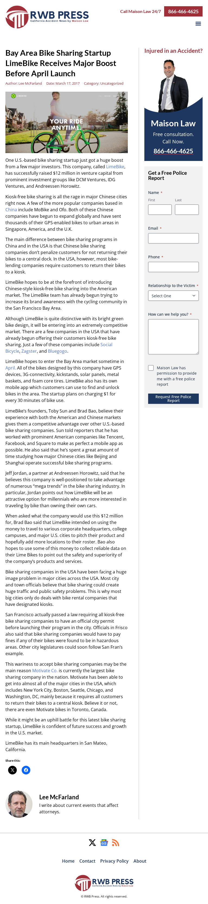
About (140, 861)
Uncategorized (111, 83)
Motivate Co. (45, 671)
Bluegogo (57, 351)
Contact (87, 861)
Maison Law (173, 123)
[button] (198, 23)
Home (68, 861)
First (151, 199)
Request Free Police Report (173, 398)
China (11, 210)
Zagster (29, 351)
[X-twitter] (92, 843)
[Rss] (116, 843)
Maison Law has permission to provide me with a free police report (177, 376)
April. (10, 368)
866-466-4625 (183, 11)
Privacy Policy (114, 861)
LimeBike (115, 167)
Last (178, 199)
